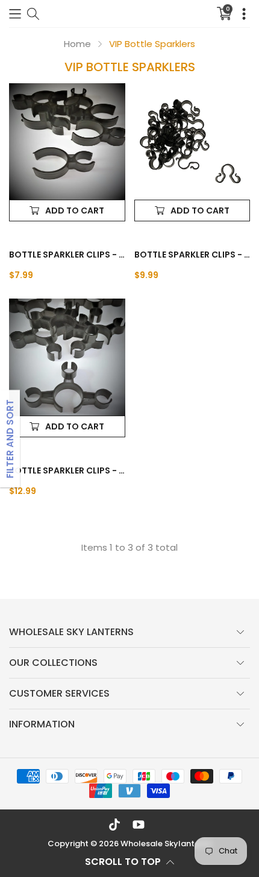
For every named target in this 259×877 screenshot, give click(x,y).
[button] (15, 13)
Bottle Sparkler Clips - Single (67, 255)
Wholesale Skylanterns (165, 843)
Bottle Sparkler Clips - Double (192, 255)
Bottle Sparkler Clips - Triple (67, 470)
